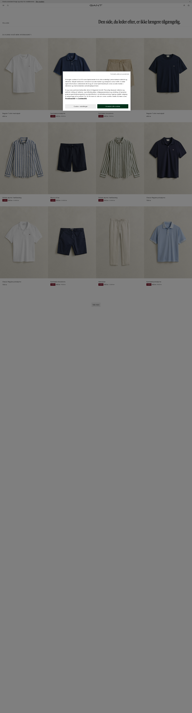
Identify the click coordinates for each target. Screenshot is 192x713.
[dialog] (97, 91)
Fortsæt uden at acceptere (119, 74)
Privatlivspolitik (70, 98)
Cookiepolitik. (82, 98)
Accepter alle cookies (113, 106)
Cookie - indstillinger (81, 106)
